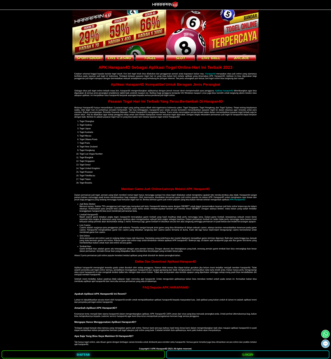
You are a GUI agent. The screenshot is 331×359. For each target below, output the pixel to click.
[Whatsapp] (325, 337)
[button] (325, 344)
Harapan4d (210, 74)
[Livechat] (325, 347)
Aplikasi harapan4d (224, 91)
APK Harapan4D (237, 199)
